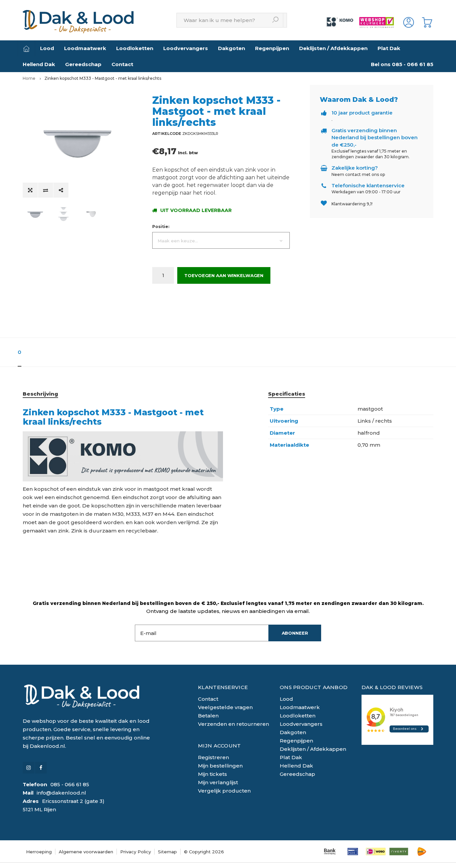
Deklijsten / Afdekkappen (333, 48)
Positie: (160, 226)
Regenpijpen (272, 48)
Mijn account (219, 745)
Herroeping (39, 851)
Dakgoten (231, 48)
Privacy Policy (135, 851)
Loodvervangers (185, 48)
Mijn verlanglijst (218, 782)
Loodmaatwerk (85, 48)
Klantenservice (223, 687)
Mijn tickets (212, 774)
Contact (122, 64)
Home (29, 78)
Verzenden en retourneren (233, 724)
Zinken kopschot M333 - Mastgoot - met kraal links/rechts (102, 78)
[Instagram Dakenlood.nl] (28, 768)
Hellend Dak (39, 64)
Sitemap (167, 851)
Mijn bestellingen (220, 766)
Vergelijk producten (224, 791)
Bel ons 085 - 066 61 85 (402, 64)
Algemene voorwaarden (86, 851)
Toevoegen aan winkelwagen (223, 275)
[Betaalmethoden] (329, 851)
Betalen (208, 715)
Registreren (213, 757)
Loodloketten (134, 48)
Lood (47, 48)
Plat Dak (389, 48)
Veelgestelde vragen (225, 707)
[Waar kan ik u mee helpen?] (275, 20)
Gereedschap (83, 64)
